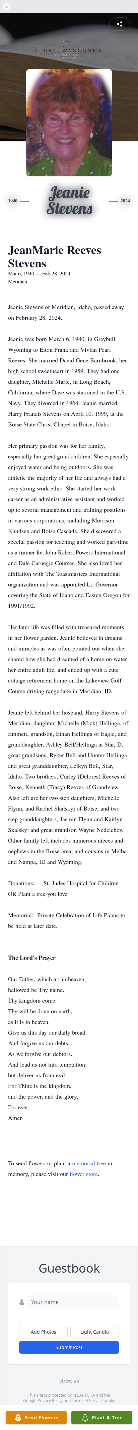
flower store (84, 1174)
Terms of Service (87, 1400)
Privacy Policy (50, 1400)
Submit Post (69, 1347)
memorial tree (89, 1163)
